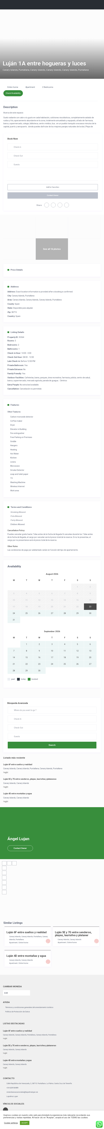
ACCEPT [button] (25, 1123)
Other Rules (12, 546)
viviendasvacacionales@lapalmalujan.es (22, 1092)
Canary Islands (10, 70)
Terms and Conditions (21, 507)
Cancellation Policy (16, 530)
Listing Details (17, 332)
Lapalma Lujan (12, 1096)
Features (15, 405)
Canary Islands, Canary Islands (61, 70)
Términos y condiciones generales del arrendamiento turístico (29, 1007)
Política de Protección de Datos (17, 1012)
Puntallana (24, 70)
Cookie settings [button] (11, 1123)
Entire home (12, 87)
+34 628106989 (12, 1088)
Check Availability (13, 93)
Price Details (17, 270)
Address (15, 286)
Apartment (30, 87)
